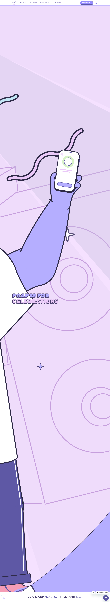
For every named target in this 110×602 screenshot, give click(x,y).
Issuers (32, 3)
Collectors (43, 3)
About (22, 3)
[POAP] (14, 3)
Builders (56, 3)
